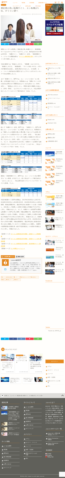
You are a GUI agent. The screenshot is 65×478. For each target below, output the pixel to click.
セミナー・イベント (53, 370)
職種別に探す (51, 137)
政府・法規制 (51, 377)
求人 (49, 386)
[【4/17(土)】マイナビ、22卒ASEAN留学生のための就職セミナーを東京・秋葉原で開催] (50, 249)
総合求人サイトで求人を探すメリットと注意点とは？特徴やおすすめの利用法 (59, 211)
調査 (3, 279)
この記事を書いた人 (8, 256)
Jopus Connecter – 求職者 (53, 439)
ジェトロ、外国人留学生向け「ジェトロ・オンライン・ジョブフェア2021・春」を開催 (59, 263)
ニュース (3, 4)
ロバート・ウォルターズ (54, 107)
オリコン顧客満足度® (26, 56)
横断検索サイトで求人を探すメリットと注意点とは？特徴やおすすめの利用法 (59, 226)
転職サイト (17, 279)
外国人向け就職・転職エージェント (54, 74)
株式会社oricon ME (25, 277)
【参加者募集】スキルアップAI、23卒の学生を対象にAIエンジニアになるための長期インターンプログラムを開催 (59, 153)
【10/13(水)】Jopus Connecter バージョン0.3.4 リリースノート (59, 167)
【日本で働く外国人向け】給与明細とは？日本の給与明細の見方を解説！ (59, 204)
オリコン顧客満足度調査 (7, 277)
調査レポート (10, 279)
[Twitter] (5, 270)
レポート (17, 277)
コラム (49, 366)
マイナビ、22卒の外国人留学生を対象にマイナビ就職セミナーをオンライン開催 (59, 256)
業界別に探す (51, 134)
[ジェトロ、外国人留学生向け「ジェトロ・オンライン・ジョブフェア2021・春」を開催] (50, 264)
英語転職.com (52, 103)
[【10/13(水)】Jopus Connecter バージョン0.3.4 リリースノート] (50, 168)
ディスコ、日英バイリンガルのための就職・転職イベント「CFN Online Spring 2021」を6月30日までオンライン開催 (59, 270)
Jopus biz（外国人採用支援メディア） (54, 434)
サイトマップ (7, 467)
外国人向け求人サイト (54, 78)
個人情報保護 (7, 456)
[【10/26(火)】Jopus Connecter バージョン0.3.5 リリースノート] (50, 161)
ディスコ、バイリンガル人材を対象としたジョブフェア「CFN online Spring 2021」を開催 (59, 241)
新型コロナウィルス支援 (54, 381)
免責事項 (6, 460)
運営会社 (6, 453)
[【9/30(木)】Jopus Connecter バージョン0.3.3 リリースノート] (50, 175)
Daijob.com (51, 119)
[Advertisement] (21, 295)
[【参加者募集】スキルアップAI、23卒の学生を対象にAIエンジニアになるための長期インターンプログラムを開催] (50, 153)
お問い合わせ (7, 464)
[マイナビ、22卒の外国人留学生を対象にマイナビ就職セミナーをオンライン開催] (50, 257)
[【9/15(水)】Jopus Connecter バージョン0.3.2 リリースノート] (50, 182)
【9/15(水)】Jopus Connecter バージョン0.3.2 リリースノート (59, 181)
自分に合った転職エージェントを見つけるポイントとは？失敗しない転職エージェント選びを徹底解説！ (59, 219)
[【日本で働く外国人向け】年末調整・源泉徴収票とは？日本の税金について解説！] (50, 198)
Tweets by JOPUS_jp (54, 330)
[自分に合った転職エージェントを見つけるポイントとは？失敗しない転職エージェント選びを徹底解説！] (50, 220)
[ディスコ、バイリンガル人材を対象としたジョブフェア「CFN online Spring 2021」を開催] (50, 242)
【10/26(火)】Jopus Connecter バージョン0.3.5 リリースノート (59, 160)
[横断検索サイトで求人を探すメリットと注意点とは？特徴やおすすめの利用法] (50, 227)
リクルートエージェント (54, 99)
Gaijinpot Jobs (52, 123)
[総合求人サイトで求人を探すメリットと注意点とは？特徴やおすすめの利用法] (50, 212)
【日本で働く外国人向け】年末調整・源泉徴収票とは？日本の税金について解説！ (59, 197)
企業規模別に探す (53, 141)
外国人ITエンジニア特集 (54, 69)
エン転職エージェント (18, 248)
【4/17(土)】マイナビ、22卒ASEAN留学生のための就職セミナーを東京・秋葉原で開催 (59, 248)
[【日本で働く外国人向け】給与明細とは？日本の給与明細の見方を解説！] (50, 205)
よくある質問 (7, 446)
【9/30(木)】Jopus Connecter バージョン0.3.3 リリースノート (59, 174)
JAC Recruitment (53, 94)
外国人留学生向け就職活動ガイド (54, 82)
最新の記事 (21, 256)
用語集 (5, 449)
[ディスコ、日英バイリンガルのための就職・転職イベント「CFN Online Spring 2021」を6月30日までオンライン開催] (50, 271)
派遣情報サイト (35, 277)
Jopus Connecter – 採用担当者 (53, 444)
